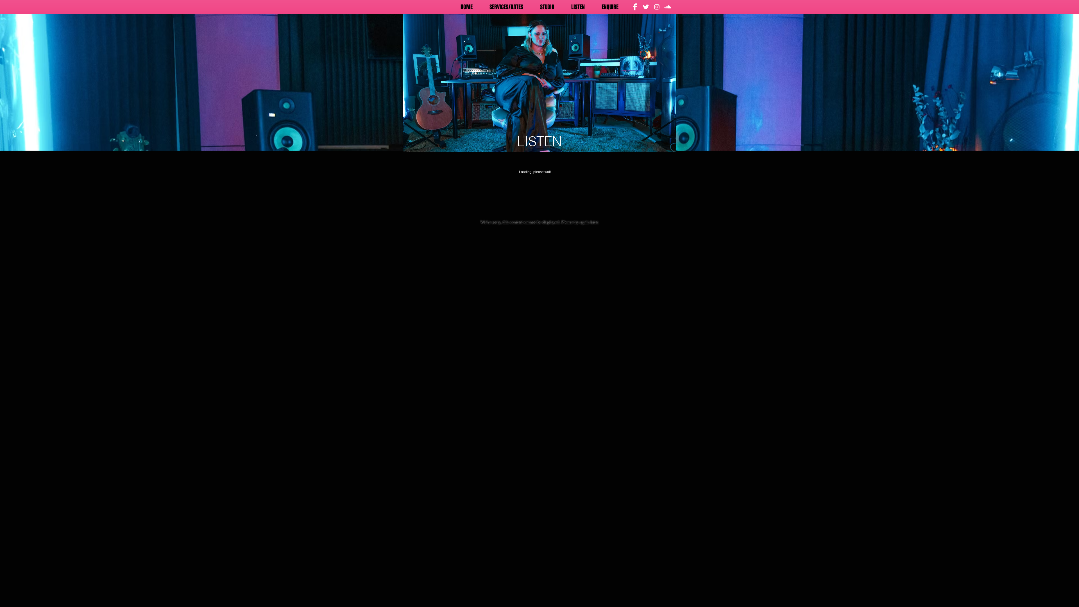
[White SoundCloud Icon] (667, 6)
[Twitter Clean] (645, 6)
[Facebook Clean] (634, 6)
